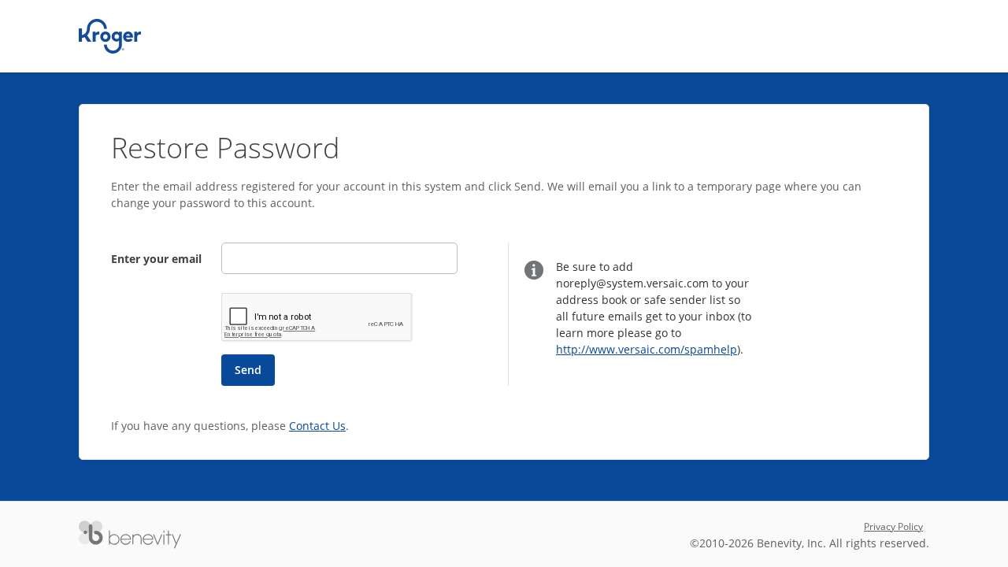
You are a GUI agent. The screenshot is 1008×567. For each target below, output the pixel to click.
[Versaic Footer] (130, 534)
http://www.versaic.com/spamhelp (646, 349)
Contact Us (317, 425)
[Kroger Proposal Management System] (110, 36)
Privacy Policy (893, 526)
